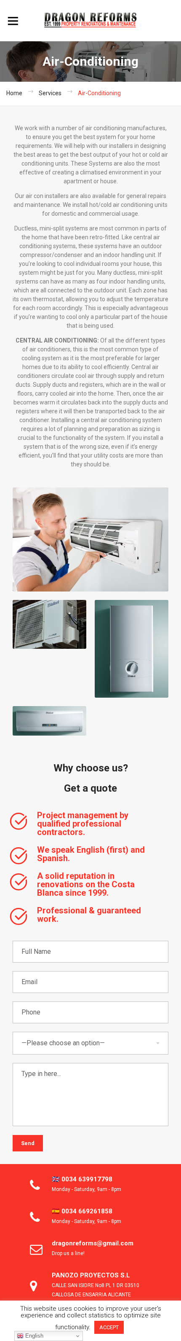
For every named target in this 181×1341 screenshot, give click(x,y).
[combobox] (90, 1043)
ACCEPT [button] (109, 1327)
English (33, 1336)
